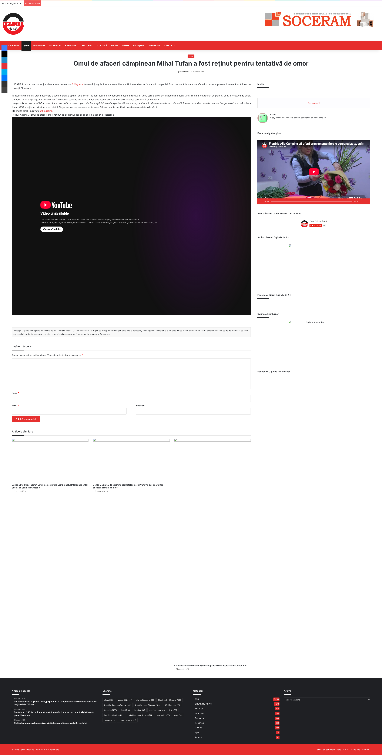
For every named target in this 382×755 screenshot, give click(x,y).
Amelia (273, 114)
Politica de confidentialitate (328, 749)
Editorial (87, 45)
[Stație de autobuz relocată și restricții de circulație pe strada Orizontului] (212, 551)
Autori (346, 749)
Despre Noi (154, 45)
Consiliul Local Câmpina (147, 705)
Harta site (355, 749)
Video (125, 45)
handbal (139, 710)
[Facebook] (4, 48)
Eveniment (71, 45)
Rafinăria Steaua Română (140, 715)
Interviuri (55, 45)
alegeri (109, 700)
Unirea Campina (127, 720)
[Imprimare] (4, 90)
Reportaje (39, 45)
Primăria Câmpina (113, 715)
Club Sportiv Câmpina (169, 700)
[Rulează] (261, 201)
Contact (169, 45)
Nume (15, 393)
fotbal (125, 710)
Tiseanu (109, 720)
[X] (4, 54)
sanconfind (163, 715)
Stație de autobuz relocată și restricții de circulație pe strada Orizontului (210, 665)
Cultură (102, 45)
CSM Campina (172, 705)
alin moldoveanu (145, 700)
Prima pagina (11, 45)
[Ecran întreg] (366, 201)
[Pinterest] (4, 66)
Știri (26, 45)
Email (15, 405)
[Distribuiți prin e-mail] (4, 84)
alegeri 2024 (125, 700)
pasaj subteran (157, 710)
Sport (114, 45)
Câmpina (110, 710)
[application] (313, 172)
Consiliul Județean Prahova (117, 705)
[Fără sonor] (361, 201)
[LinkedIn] (4, 60)
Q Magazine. (47, 110)
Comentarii (314, 103)
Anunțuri (138, 45)
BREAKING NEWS (203, 704)
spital (178, 715)
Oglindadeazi (182, 71)
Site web (140, 405)
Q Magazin (77, 84)
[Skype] (4, 72)
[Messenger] (4, 78)
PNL (173, 710)
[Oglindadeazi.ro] (13, 24)
